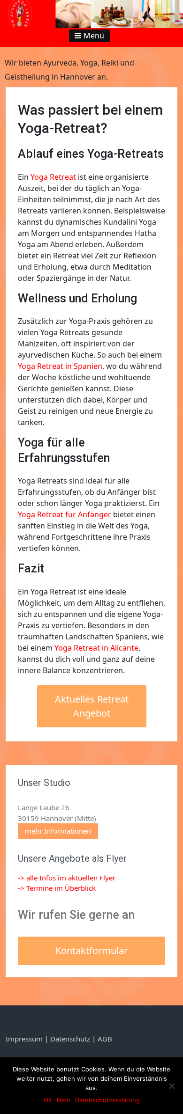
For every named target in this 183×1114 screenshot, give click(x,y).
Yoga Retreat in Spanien (60, 366)
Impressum (25, 1038)
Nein (63, 1100)
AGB (105, 1038)
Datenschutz (70, 1038)
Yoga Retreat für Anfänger (64, 514)
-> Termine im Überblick (57, 888)
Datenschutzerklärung (107, 1100)
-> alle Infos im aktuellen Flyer (66, 877)
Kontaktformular (91, 950)
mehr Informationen (58, 831)
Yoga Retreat (53, 177)
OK (48, 1100)
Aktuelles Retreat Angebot (92, 706)
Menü (94, 35)
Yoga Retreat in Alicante (96, 648)
